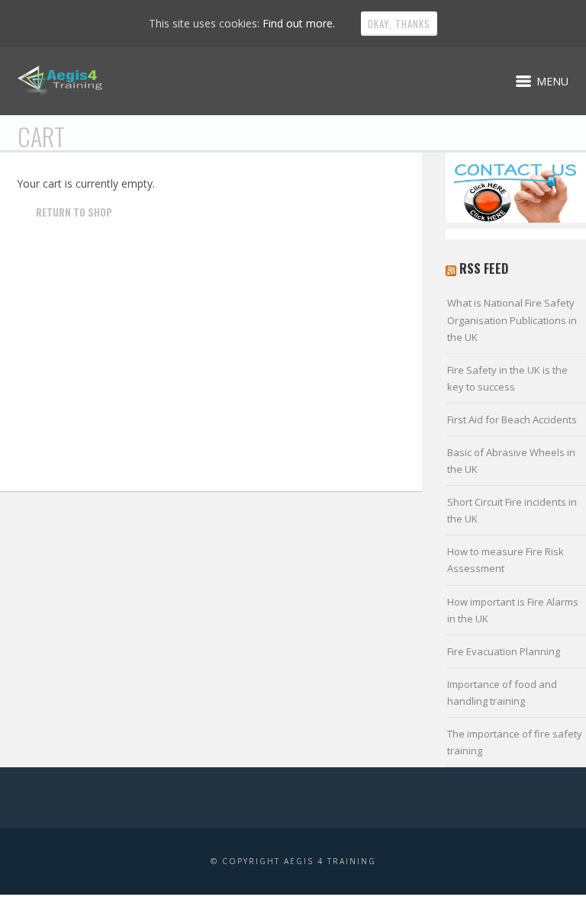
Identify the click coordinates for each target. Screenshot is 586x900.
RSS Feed (483, 268)
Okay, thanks (399, 23)
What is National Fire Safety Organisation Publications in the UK (512, 319)
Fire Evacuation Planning (503, 651)
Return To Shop (74, 212)
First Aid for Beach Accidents (512, 419)
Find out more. (298, 23)
